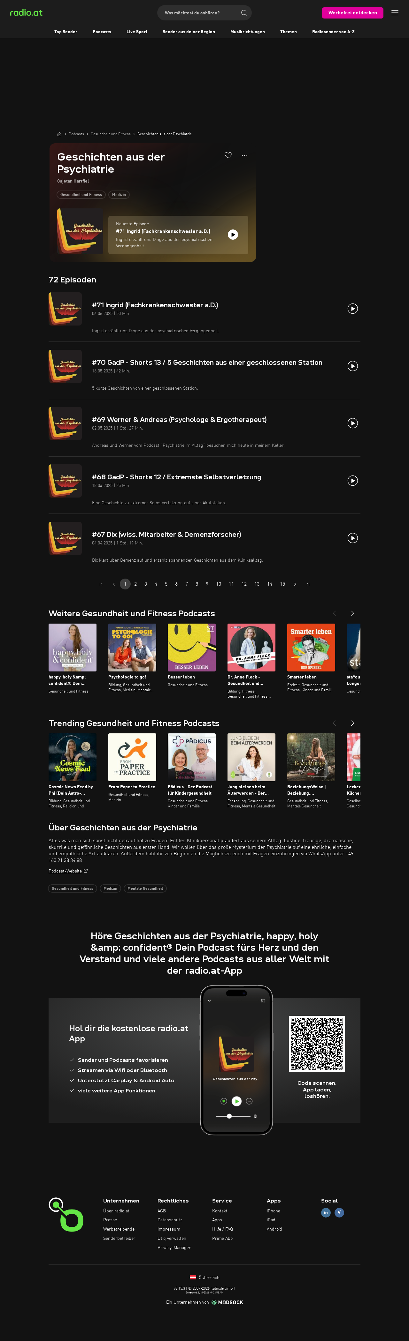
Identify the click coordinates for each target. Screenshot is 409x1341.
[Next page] (295, 584)
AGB (162, 1211)
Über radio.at (116, 1211)
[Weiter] (352, 610)
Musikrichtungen (247, 32)
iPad (271, 1220)
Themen (288, 32)
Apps (217, 1220)
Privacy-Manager (174, 1248)
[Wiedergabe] (233, 234)
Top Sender (65, 32)
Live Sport (137, 32)
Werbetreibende (119, 1229)
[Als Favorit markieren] (228, 155)
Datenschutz (170, 1220)
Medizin (119, 195)
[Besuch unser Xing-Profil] (339, 1212)
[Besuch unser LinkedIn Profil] (325, 1212)
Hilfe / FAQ (222, 1229)
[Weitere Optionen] (244, 155)
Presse (110, 1220)
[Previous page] (114, 584)
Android (274, 1229)
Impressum (169, 1229)
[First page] (101, 584)
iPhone (273, 1211)
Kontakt (220, 1211)
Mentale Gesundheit (145, 889)
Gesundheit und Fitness (81, 195)
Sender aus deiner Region (189, 32)
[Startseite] (59, 134)
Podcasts (102, 32)
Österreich (208, 1278)
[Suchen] (244, 13)
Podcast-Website (65, 871)
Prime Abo (222, 1238)
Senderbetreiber (119, 1238)
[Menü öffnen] (395, 13)
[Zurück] (334, 610)
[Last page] (308, 584)
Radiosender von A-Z (333, 32)
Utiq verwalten (172, 1238)
